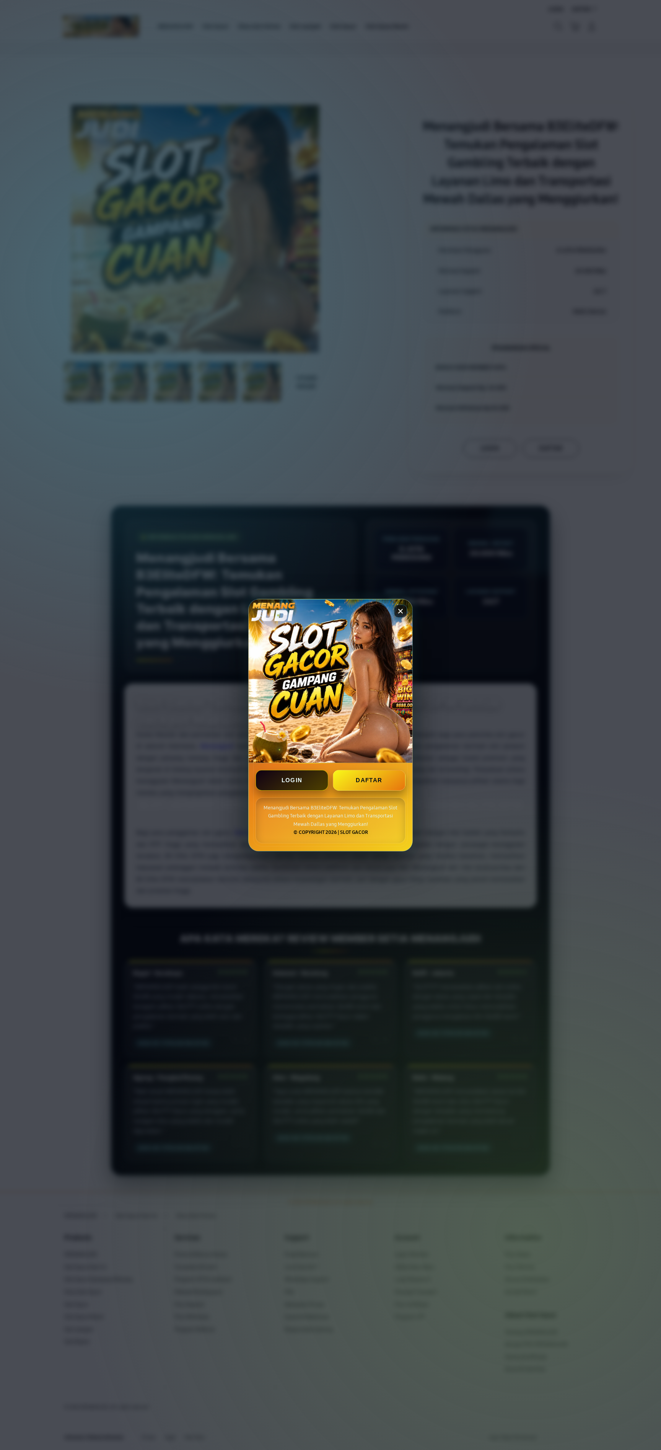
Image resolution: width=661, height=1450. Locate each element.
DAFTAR (369, 780)
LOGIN (292, 780)
